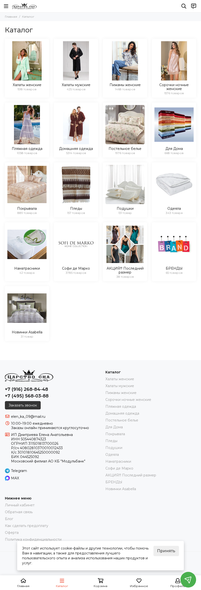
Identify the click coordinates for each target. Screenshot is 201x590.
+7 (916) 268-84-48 (26, 389)
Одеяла (112, 454)
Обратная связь (19, 512)
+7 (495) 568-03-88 (27, 396)
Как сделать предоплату (26, 526)
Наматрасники (118, 461)
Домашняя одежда (122, 413)
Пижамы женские (121, 393)
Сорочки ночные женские (128, 399)
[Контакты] (194, 6)
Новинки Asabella (120, 489)
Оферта (12, 532)
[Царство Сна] (24, 6)
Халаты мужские (119, 386)
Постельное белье (121, 420)
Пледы (111, 441)
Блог (9, 519)
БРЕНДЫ (113, 482)
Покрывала (115, 434)
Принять (166, 551)
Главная (11, 16)
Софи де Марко (119, 468)
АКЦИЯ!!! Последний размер (130, 475)
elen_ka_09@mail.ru (28, 416)
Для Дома (114, 427)
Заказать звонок (23, 405)
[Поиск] (184, 6)
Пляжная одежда (120, 406)
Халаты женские (119, 379)
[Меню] (6, 6)
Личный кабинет (20, 505)
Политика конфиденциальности (33, 539)
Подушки (113, 448)
